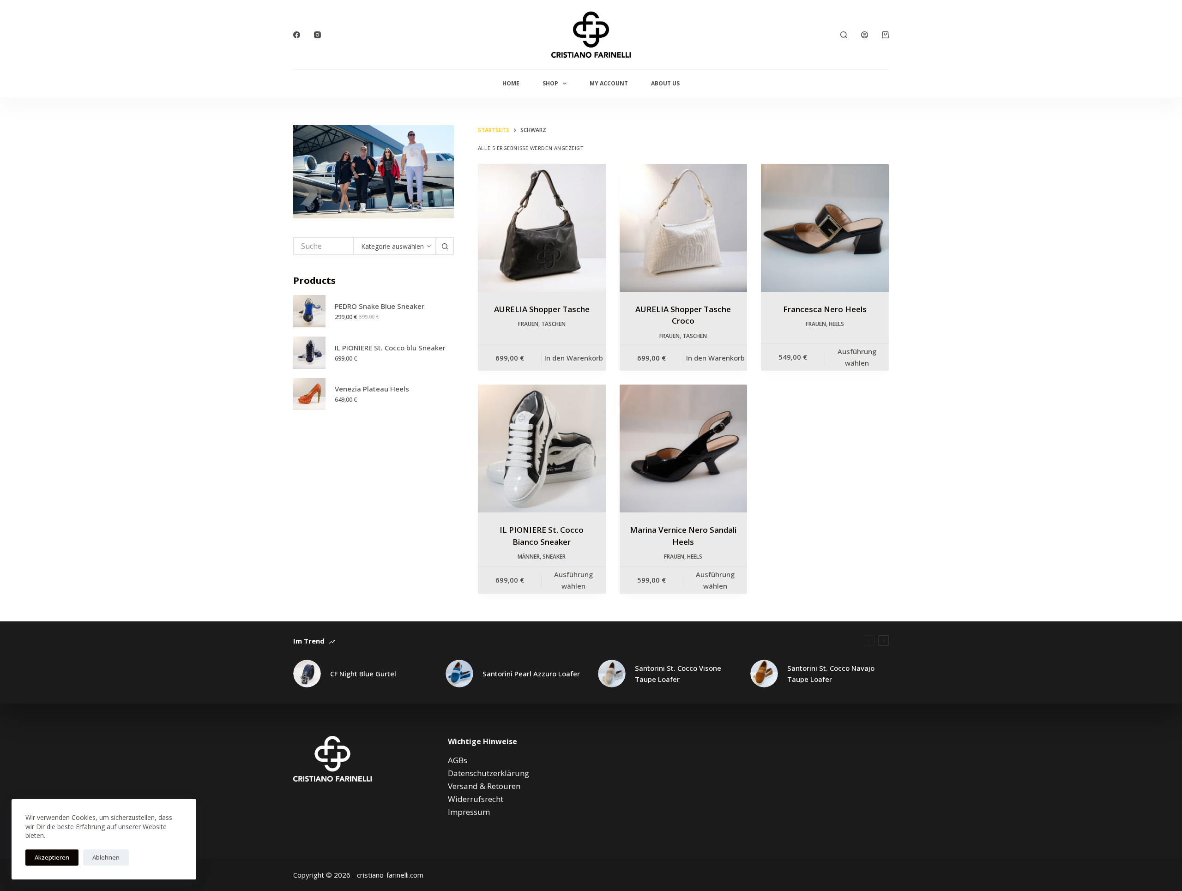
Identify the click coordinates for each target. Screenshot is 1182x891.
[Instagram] (317, 34)
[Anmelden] (864, 34)
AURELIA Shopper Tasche (542, 309)
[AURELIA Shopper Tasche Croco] (684, 228)
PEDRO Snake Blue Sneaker (379, 306)
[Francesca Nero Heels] (825, 228)
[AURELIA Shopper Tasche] (542, 228)
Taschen (553, 324)
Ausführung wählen (857, 357)
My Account (609, 83)
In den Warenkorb (573, 357)
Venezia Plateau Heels (372, 388)
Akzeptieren (52, 857)
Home (510, 83)
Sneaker (554, 556)
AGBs (457, 760)
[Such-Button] (444, 246)
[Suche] (843, 34)
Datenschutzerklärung (488, 773)
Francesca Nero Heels (825, 309)
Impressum (469, 812)
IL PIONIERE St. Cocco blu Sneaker (390, 347)
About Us (665, 83)
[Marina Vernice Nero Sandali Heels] (684, 448)
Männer (529, 556)
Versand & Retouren (484, 786)
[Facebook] (296, 34)
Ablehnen (106, 857)
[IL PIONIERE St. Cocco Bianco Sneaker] (542, 448)
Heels (836, 324)
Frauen (528, 324)
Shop (550, 83)
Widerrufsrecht (475, 799)
